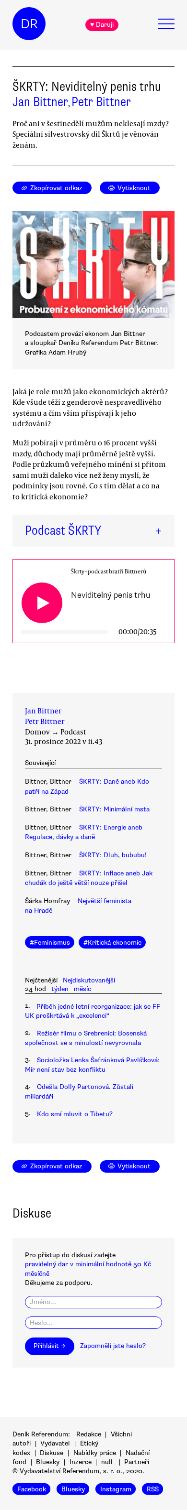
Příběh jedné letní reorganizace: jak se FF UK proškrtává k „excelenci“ (92, 1011)
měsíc (82, 989)
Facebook (31, 1489)
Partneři (136, 1462)
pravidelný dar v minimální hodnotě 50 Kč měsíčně (88, 1268)
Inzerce (81, 1462)
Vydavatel (55, 1443)
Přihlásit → (49, 1346)
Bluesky (47, 1462)
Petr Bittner (101, 102)
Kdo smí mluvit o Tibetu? (75, 1114)
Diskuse (51, 1453)
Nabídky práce (94, 1453)
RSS (153, 1489)
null (107, 1462)
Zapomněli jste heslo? (113, 1346)
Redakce (88, 1434)
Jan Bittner (40, 102)
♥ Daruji (102, 25)
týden (60, 989)
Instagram (115, 1489)
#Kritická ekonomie (112, 942)
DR (29, 24)
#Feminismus (50, 942)
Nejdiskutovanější (89, 980)
